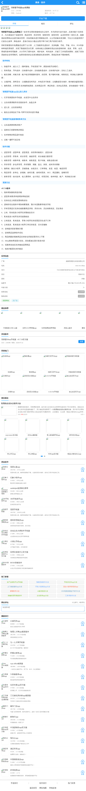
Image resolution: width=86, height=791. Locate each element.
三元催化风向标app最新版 (20, 695)
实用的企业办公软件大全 (11, 403)
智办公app (14, 738)
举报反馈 (52, 788)
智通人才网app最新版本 (19, 632)
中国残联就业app (17, 759)
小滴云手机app (16, 541)
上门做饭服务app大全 (14, 586)
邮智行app (14, 717)
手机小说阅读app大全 (42, 586)
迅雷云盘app (15, 467)
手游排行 (14, 783)
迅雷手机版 (14, 509)
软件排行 (43, 783)
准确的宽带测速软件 (15, 595)
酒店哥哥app (15, 749)
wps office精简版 (16, 664)
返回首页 (33, 788)
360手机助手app (16, 499)
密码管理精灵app (17, 520)
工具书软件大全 (70, 595)
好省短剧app (15, 770)
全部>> (83, 414)
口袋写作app (15, 621)
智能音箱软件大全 (42, 582)
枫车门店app (15, 706)
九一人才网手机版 (17, 642)
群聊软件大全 (14, 591)
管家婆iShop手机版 (14, 339)
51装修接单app (16, 674)
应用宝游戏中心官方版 (19, 552)
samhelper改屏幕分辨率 (19, 488)
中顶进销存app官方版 (18, 727)
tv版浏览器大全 (42, 591)
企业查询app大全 (42, 595)
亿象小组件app (16, 477)
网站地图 (43, 788)
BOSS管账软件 (16, 563)
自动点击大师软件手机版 (20, 531)
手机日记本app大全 (70, 582)
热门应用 (71, 783)
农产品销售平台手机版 (15, 582)
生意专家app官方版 (17, 685)
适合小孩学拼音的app (70, 586)
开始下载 (43, 18)
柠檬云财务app (16, 653)
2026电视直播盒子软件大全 (70, 591)
